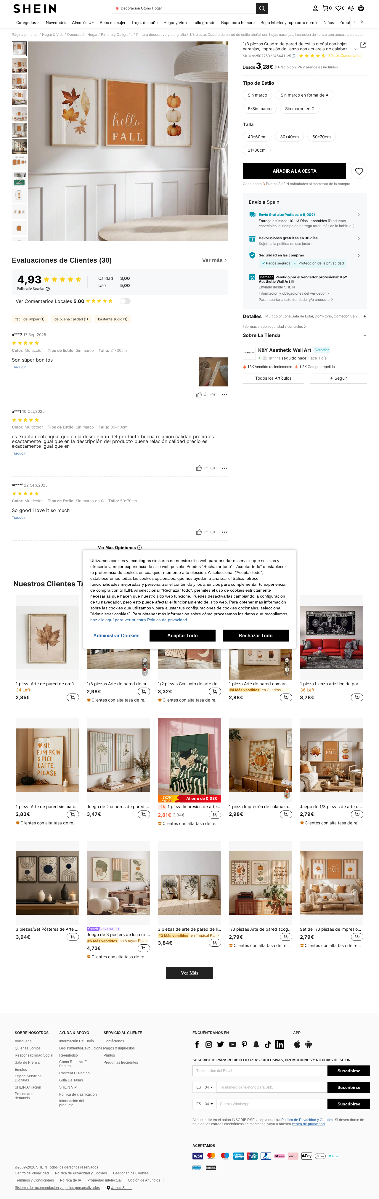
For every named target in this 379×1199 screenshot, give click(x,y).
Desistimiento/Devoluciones (81, 1048)
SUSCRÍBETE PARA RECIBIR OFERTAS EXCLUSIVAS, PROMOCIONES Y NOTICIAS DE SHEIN (271, 1060)
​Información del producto (71, 1103)
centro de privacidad (308, 1124)
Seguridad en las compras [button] (281, 255)
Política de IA (70, 1180)
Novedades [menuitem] (56, 22)
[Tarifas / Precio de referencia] (275, 67)
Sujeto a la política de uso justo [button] (284, 244)
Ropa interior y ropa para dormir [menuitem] (289, 22)
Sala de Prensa (27, 1062)
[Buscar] (262, 8)
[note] (118, 700)
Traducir (18, 367)
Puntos (109, 1055)
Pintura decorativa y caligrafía (161, 35)
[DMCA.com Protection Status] (211, 1168)
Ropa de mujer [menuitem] (113, 22)
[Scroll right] (362, 22)
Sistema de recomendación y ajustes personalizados (57, 1188)
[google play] (308, 1047)
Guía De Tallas (71, 1080)
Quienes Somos (28, 1048)
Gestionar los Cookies (131, 1173)
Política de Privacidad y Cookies (307, 1120)
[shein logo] (34, 8)
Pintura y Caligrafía (117, 35)
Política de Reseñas (30, 289)
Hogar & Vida (53, 35)
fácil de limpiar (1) (29, 319)
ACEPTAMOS (203, 1146)
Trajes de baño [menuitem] (144, 22)
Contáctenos (114, 1041)
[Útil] (199, 394)
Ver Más (189, 972)
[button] (350, 8)
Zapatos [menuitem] (347, 22)
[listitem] (47, 652)
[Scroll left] (355, 22)
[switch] (125, 301)
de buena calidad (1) (71, 319)
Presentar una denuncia (26, 1096)
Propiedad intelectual (104, 1180)
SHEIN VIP (68, 1087)
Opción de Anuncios (144, 1180)
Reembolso (68, 1055)
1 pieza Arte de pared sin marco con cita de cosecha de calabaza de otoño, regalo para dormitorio (47, 806)
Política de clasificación (78, 1094)
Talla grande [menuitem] (204, 22)
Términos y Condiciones (34, 1180)
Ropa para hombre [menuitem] (238, 22)
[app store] (297, 1047)
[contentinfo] (281, 1156)
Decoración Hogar (82, 35)
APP (297, 1033)
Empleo (21, 1070)
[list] (239, 1044)
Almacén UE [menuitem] (83, 22)
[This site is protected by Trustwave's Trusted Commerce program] (196, 1168)
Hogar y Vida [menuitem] (175, 22)
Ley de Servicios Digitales (28, 1078)
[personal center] (315, 8)
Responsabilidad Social (34, 1055)
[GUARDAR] (359, 171)
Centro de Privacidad (32, 1173)
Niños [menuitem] (329, 22)
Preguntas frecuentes (121, 1062)
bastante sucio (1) (112, 319)
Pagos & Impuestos (119, 1048)
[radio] (257, 95)
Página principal (25, 35)
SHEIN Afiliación (28, 1087)
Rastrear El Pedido (74, 1073)
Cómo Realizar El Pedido (73, 1064)
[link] (327, 8)
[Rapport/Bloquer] (224, 394)
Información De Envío (76, 1041)
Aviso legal (24, 1041)
